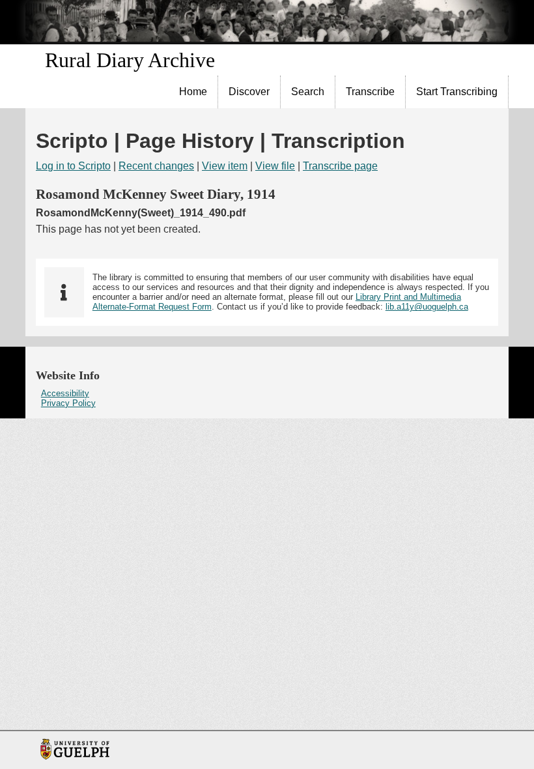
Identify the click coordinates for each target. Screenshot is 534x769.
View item (224, 165)
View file (275, 165)
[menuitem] (193, 92)
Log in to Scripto (73, 165)
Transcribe (370, 91)
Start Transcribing (457, 91)
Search (307, 91)
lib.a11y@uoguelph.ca (427, 307)
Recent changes (156, 165)
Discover (249, 91)
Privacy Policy (68, 403)
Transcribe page (340, 165)
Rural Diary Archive (130, 60)
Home (193, 91)
